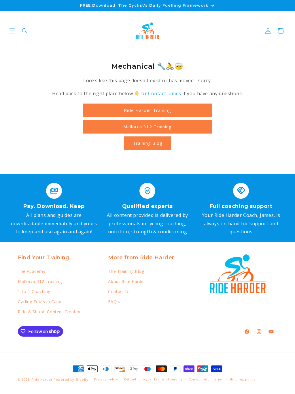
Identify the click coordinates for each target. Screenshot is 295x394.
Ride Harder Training (147, 110)
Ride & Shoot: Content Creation (50, 311)
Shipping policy (242, 379)
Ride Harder (42, 379)
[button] (12, 31)
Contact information (206, 379)
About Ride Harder (126, 281)
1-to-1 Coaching (34, 291)
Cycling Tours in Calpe (40, 301)
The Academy (32, 271)
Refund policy (136, 379)
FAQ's (114, 301)
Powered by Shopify (71, 379)
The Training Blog (126, 271)
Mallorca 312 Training (147, 127)
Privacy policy (106, 379)
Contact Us (119, 291)
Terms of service (168, 379)
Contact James (164, 93)
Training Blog (147, 143)
